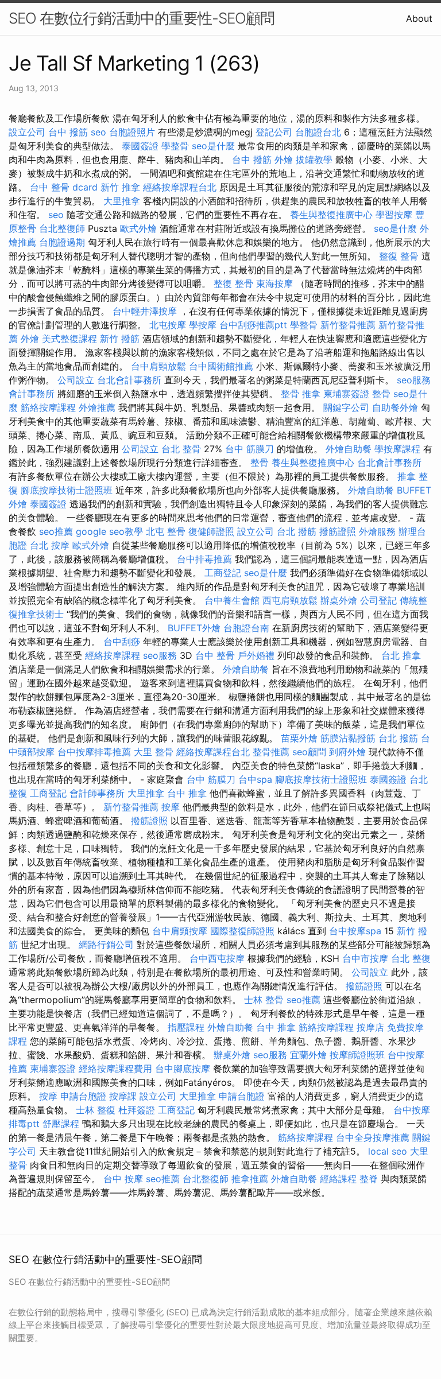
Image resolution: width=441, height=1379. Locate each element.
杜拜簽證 (136, 1110)
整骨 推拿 (300, 393)
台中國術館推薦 (221, 366)
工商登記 (222, 572)
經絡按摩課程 (112, 655)
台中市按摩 (365, 958)
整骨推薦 (271, 752)
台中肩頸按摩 (179, 931)
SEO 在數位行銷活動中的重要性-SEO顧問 (141, 18)
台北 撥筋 (296, 531)
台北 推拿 (401, 655)
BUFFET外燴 (194, 628)
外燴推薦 (97, 407)
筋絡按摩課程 (48, 407)
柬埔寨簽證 (346, 393)
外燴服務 (377, 531)
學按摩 (202, 325)
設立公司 (27, 132)
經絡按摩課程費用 (115, 1068)
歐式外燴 (138, 228)
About (419, 18)
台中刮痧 (121, 641)
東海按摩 (274, 283)
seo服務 (414, 380)
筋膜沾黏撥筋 (348, 738)
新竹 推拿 (120, 187)
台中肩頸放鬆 (158, 366)
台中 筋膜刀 (249, 449)
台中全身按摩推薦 (372, 1137)
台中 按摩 (123, 1178)
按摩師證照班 (357, 1055)
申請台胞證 (83, 1096)
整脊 (368, 1178)
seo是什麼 (213, 146)
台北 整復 (411, 958)
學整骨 (175, 146)
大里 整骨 (153, 752)
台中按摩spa (355, 931)
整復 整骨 (399, 256)
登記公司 (274, 132)
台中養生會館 (232, 600)
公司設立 (75, 380)
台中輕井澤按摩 (145, 311)
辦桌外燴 (338, 600)
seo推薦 (56, 531)
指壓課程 (186, 1027)
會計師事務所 (97, 793)
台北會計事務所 (129, 380)
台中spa (255, 779)
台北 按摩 (49, 545)
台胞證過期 (62, 242)
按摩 (170, 807)
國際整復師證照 (242, 931)
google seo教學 (109, 531)
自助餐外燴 (395, 407)
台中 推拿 (187, 793)
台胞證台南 (246, 628)
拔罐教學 (314, 159)
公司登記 (378, 600)
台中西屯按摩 (217, 958)
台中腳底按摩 (182, 1068)
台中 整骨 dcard (64, 187)
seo (98, 132)
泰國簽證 (140, 146)
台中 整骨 (215, 655)
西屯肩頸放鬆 (290, 600)
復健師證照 (211, 531)
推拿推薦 (249, 1178)
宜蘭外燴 (308, 1055)
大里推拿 (121, 201)
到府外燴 (347, 752)
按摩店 (370, 1027)
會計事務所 (32, 393)
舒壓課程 (60, 1123)
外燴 (283, 159)
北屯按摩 (167, 325)
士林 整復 (95, 1110)
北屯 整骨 (165, 531)
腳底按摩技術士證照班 (67, 490)
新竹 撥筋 (120, 338)
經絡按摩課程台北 (179, 187)
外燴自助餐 (349, 449)
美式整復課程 (69, 338)
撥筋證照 (337, 531)
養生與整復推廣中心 (331, 214)
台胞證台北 (318, 132)
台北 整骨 (181, 449)
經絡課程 (338, 1178)
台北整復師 (62, 228)
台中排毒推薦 (204, 559)
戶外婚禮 (256, 655)
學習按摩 (394, 214)
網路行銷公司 (106, 944)
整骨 (381, 393)
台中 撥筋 (68, 132)
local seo (387, 1151)
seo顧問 (309, 752)
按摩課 (123, 1096)
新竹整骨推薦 (348, 325)
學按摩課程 (397, 449)
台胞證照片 (132, 132)
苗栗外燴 (299, 738)
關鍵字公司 (346, 407)
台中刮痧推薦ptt (253, 325)
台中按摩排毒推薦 (94, 752)
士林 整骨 (264, 999)
